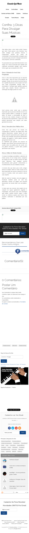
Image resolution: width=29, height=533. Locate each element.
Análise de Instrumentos (6, 443)
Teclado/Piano (16, 443)
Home (7, 9)
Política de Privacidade (16, 523)
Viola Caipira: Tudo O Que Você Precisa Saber (17, 487)
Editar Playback (20, 522)
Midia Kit (14, 451)
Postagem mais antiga (22, 345)
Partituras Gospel (14, 459)
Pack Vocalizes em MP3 (9, 522)
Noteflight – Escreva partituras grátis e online (17, 473)
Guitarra (18, 13)
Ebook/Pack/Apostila (5, 449)
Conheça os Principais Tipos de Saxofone (17, 480)
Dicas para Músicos (16, 441)
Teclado (7, 17)
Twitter (12, 428)
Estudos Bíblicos (20, 445)
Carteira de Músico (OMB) (7, 13)
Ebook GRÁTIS (5, 523)
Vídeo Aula (20, 449)
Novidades (3, 447)
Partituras (25, 13)
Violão (22, 17)
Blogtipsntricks (17, 528)
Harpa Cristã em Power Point (20, 520)
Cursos (2, 451)
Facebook (9, 428)
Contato (26, 523)
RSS (19, 428)
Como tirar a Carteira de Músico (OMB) (17, 466)
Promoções (14, 449)
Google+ (16, 428)
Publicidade (14, 447)
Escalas (9, 447)
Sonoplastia (21, 447)
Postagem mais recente (6, 345)
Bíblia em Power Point (6, 520)
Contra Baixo (14, 9)
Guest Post (8, 451)
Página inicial (15, 345)
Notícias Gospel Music (6, 441)
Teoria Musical (15, 17)
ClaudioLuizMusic (14, 3)
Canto (21, 9)
